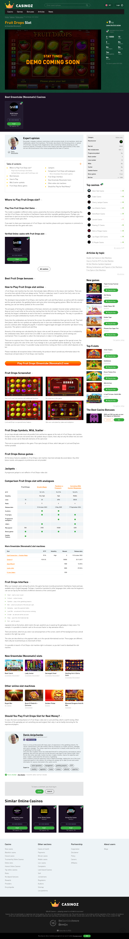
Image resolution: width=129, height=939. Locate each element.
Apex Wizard (11, 564)
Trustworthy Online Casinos (14, 859)
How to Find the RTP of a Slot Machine (99, 261)
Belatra (47, 705)
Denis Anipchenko (14, 152)
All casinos (44, 269)
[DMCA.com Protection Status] (63, 925)
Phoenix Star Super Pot (111, 328)
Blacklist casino (10, 852)
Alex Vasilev (21, 774)
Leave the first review (113, 25)
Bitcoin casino (43, 856)
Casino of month (43, 849)
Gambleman (107, 361)
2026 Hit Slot (108, 383)
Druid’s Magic (42, 487)
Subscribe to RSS (65, 931)
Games (20, 12)
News (51, 12)
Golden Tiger (108, 317)
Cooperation (75, 849)
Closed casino (9, 856)
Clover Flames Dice (110, 372)
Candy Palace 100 (109, 306)
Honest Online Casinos (12, 866)
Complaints (42, 866)
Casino (10, 12)
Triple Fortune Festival (111, 284)
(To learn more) (77, 936)
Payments (41, 852)
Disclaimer (74, 852)
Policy (73, 856)
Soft (39, 873)
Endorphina (107, 352)
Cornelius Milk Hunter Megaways (74, 487)
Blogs (106, 849)
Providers (8, 884)
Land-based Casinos (45, 870)
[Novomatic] (121, 141)
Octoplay (106, 396)
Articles (41, 12)
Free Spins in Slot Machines (96, 270)
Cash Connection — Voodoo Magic (17, 555)
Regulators (42, 880)
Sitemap (41, 887)
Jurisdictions (42, 877)
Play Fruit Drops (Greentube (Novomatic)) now (43, 363)
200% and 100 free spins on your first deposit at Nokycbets (113, 415)
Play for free (14, 668)
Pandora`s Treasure (59, 487)
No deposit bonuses (11, 877)
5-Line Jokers (11, 572)
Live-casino (42, 863)
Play (14, 124)
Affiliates (74, 863)
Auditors (41, 884)
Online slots (9, 863)
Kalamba (68, 707)
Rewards (8, 880)
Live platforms (43, 891)
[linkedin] (24, 740)
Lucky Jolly (10, 568)
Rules (7, 873)
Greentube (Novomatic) (12, 675)
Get (119, 420)
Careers (74, 859)
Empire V (9, 559)
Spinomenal (28, 707)
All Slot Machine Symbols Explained (98, 264)
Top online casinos (11, 870)
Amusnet (106, 286)
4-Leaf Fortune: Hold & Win (112, 394)
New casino (9, 849)
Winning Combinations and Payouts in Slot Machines (104, 267)
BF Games (8, 705)
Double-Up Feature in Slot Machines (99, 258)
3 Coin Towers (108, 349)
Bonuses (30, 12)
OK (87, 936)
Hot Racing (107, 295)
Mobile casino (42, 859)
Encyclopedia (9, 887)
